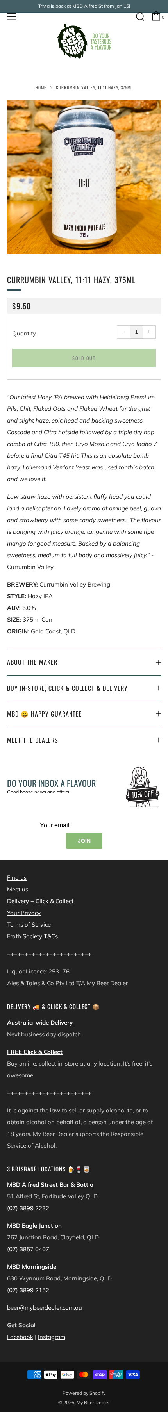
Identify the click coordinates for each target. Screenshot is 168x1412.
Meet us (17, 889)
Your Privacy (24, 912)
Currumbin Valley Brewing (74, 584)
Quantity (24, 333)
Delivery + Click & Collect (40, 901)
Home (41, 87)
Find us (17, 877)
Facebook (20, 1337)
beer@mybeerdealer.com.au (44, 1307)
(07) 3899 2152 (28, 1290)
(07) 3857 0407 (28, 1249)
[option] (84, 177)
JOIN (84, 841)
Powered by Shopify (84, 1393)
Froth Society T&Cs (32, 936)
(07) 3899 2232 (28, 1208)
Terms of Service (29, 924)
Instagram (51, 1337)
